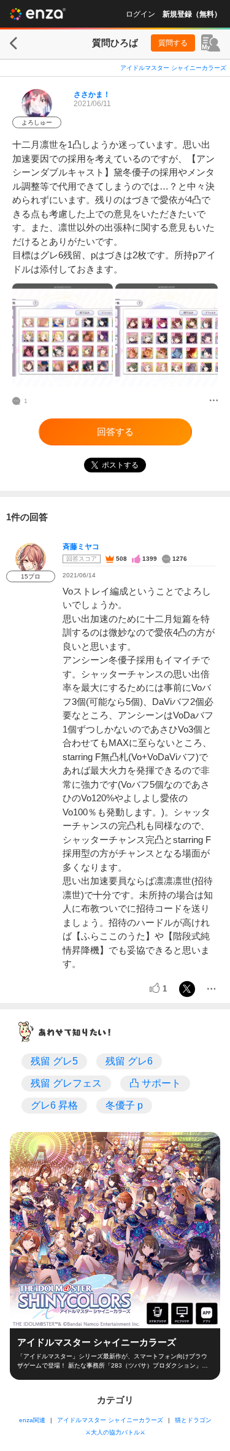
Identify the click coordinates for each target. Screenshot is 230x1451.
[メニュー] (214, 401)
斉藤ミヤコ (81, 546)
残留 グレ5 (54, 1061)
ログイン (140, 14)
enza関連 (32, 1420)
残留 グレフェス (66, 1083)
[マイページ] (210, 43)
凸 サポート (155, 1083)
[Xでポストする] (187, 989)
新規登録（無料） (192, 14)
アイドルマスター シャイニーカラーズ (173, 67)
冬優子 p (124, 1105)
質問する (173, 43)
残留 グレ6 (129, 1061)
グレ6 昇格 (54, 1105)
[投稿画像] (62, 335)
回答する (115, 431)
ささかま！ (92, 94)
